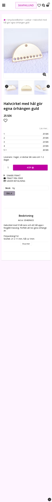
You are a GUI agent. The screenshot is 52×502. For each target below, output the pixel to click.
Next (48, 86)
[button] (39, 5)
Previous (6, 86)
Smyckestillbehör (15, 19)
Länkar (28, 19)
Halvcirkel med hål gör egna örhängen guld (25, 21)
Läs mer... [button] (43, 128)
